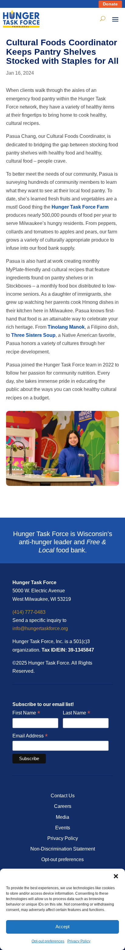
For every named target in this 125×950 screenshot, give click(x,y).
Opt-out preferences (48, 941)
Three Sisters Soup (33, 335)
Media (62, 817)
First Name (26, 713)
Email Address (30, 736)
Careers (62, 806)
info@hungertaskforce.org (40, 628)
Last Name (76, 713)
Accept (62, 926)
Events (62, 827)
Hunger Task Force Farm (80, 207)
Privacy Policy (78, 941)
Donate (110, 4)
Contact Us (63, 795)
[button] (116, 876)
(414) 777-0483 (29, 612)
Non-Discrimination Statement (62, 848)
